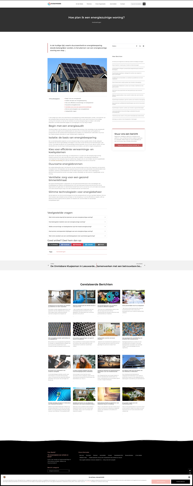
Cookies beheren (180, 481)
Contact (122, 4)
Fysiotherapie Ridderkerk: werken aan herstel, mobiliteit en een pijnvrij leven (127, 86)
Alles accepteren (161, 481)
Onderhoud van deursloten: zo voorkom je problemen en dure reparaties (127, 78)
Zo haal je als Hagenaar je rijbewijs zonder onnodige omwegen (127, 61)
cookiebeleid (88, 481)
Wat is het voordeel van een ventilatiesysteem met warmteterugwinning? (77, 236)
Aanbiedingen (96, 22)
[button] (189, 477)
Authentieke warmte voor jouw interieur (106, 338)
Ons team (88, 455)
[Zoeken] (144, 4)
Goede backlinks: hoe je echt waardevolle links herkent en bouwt (105, 457)
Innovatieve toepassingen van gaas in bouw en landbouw (83, 338)
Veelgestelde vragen (71, 111)
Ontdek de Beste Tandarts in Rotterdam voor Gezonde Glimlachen (59, 403)
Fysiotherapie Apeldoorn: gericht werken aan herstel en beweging (128, 99)
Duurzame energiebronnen (72, 105)
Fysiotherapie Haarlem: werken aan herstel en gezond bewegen (128, 107)
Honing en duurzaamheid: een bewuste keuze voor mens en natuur (127, 91)
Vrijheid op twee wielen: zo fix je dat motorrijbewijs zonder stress (128, 115)
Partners (89, 4)
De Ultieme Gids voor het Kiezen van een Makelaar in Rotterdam (132, 371)
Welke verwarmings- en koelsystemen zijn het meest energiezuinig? (77, 226)
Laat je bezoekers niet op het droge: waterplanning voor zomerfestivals (126, 111)
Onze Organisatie (100, 4)
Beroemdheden (129, 455)
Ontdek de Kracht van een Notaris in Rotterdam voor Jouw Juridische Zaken (84, 403)
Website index (83, 457)
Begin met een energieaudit (73, 98)
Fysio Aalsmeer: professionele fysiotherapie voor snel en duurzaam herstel (128, 103)
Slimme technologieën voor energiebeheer (77, 109)
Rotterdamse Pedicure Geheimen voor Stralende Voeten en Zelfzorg (108, 403)
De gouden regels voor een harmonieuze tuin (129, 403)
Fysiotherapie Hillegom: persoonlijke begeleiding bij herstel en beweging (127, 69)
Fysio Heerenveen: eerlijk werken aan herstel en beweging (126, 82)
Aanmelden (113, 4)
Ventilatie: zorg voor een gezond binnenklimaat (78, 107)
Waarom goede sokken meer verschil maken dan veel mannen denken (127, 95)
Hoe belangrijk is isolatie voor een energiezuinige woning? (77, 222)
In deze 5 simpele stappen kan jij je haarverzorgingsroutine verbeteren (83, 371)
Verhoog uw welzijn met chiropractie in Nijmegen (124, 119)
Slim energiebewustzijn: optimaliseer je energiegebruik (59, 338)
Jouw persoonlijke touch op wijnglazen (133, 305)
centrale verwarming (56, 160)
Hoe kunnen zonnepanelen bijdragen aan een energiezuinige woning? (77, 231)
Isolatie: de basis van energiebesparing (76, 100)
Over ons (81, 455)
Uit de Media (79, 4)
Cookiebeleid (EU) (118, 455)
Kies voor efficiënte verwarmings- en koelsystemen (79, 102)
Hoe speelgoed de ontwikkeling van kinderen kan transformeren (132, 338)
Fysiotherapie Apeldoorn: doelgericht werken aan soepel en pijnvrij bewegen (127, 73)
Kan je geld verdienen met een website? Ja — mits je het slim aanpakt (97, 459)
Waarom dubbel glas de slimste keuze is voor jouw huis (84, 306)
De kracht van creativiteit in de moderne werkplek (56, 371)
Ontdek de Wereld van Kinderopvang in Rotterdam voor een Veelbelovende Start (109, 371)
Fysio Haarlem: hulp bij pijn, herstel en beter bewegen (125, 65)
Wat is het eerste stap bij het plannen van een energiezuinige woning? (77, 217)
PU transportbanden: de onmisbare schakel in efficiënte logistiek (107, 306)
